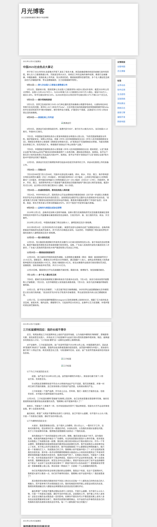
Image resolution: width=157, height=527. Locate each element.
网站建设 (121, 103)
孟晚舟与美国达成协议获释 (50, 208)
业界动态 (121, 85)
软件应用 (121, 90)
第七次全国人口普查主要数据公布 (52, 85)
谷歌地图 (121, 67)
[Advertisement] (78, 37)
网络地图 (121, 122)
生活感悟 (121, 94)
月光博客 (33, 11)
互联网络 (121, 99)
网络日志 (121, 108)
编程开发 (121, 117)
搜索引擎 (121, 113)
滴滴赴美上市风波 (46, 117)
